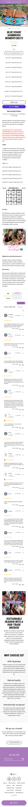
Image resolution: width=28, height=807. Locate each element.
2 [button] (10, 28)
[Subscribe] (23, 759)
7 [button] (16, 28)
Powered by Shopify (14, 795)
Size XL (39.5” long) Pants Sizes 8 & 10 (13, 81)
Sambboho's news (10, 787)
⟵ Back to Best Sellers (14, 742)
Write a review (21, 303)
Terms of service (10, 790)
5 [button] (14, 28)
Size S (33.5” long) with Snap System (14, 57)
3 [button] (11, 28)
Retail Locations (12, 783)
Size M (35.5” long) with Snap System (14, 67)
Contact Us (8, 785)
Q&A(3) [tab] (20, 307)
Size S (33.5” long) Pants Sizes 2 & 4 (14, 53)
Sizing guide (18, 787)
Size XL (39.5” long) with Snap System (13, 86)
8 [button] (17, 28)
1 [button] (9, 28)
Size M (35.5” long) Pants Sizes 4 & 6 (14, 62)
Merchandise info (19, 792)
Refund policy (18, 790)
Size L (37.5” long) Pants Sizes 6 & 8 (14, 72)
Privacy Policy (19, 785)
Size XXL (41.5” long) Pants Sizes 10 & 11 (14, 91)
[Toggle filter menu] (23, 310)
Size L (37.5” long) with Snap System (14, 77)
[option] (14, 15)
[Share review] (23, 316)
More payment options (14, 111)
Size (14, 49)
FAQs (13, 785)
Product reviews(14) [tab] (9, 307)
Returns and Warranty (9, 792)
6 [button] (15, 28)
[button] (20, 329)
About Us (5, 783)
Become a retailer (21, 783)
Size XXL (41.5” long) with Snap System (13, 96)
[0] (25, 17)
